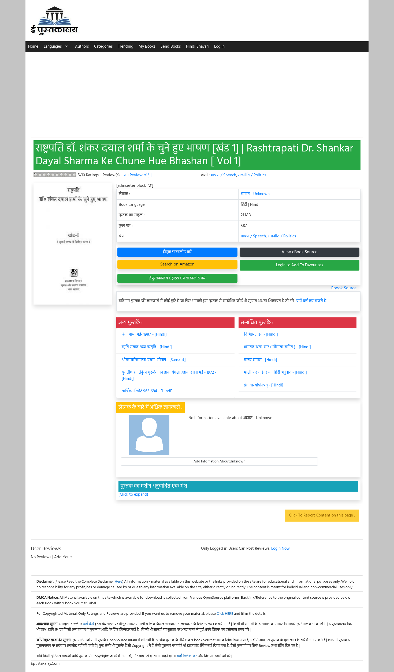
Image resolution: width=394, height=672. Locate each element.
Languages (53, 46)
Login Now (280, 548)
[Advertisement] (197, 92)
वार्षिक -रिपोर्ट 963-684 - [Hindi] (147, 391)
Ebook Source (343, 288)
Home (33, 46)
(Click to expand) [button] (133, 495)
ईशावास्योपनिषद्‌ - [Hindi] (263, 385)
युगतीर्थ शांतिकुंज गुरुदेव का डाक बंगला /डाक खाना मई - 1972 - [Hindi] (169, 375)
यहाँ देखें (89, 624)
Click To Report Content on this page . (322, 515)
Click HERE (225, 614)
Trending (125, 46)
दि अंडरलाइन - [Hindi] (261, 334)
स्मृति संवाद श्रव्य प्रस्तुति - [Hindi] (147, 347)
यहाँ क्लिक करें (187, 656)
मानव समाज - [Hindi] (260, 360)
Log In (219, 46)
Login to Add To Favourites (299, 265)
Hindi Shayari (197, 46)
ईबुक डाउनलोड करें (177, 252)
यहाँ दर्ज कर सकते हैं (311, 301)
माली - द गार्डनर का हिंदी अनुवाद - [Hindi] (275, 372)
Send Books (171, 46)
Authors (82, 46)
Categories (103, 46)
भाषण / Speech (223, 175)
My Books (147, 46)
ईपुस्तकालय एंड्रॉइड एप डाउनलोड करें (177, 278)
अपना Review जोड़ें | (136, 175)
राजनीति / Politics (252, 175)
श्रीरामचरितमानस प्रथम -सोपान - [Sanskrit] (154, 360)
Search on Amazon (177, 264)
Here (118, 582)
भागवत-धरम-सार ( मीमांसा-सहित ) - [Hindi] (277, 347)
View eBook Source (299, 252)
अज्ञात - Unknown (255, 194)
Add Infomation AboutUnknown (220, 461)
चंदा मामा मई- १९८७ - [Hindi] (144, 334)
